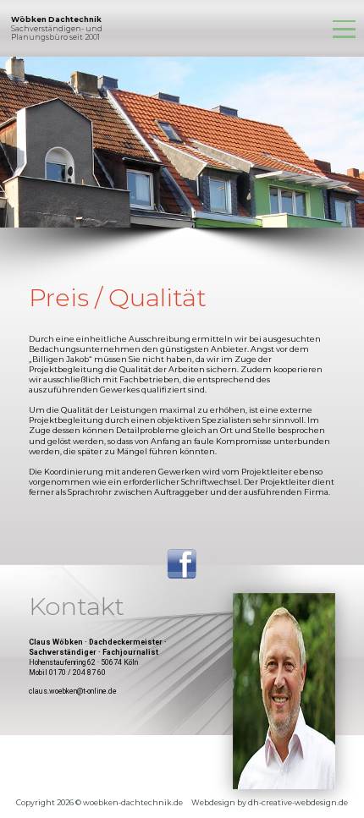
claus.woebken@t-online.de (73, 691)
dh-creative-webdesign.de (298, 803)
